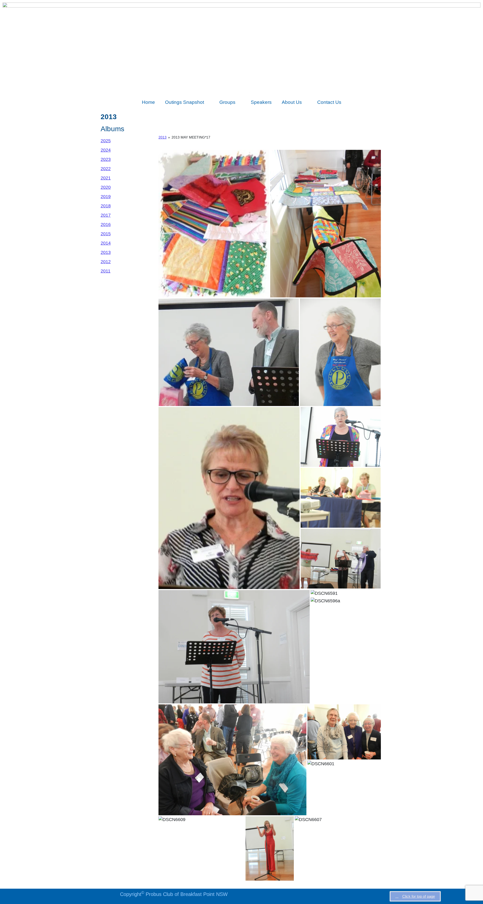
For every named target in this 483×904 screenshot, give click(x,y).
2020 (106, 187)
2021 (106, 177)
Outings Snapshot (184, 102)
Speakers (261, 102)
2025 (106, 140)
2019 (106, 196)
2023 (106, 159)
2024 (106, 150)
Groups (227, 102)
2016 (106, 224)
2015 (106, 233)
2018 (106, 205)
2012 (106, 261)
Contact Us (329, 102)
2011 (105, 271)
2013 (106, 252)
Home (148, 102)
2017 (106, 215)
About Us (292, 102)
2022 (106, 168)
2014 (106, 243)
